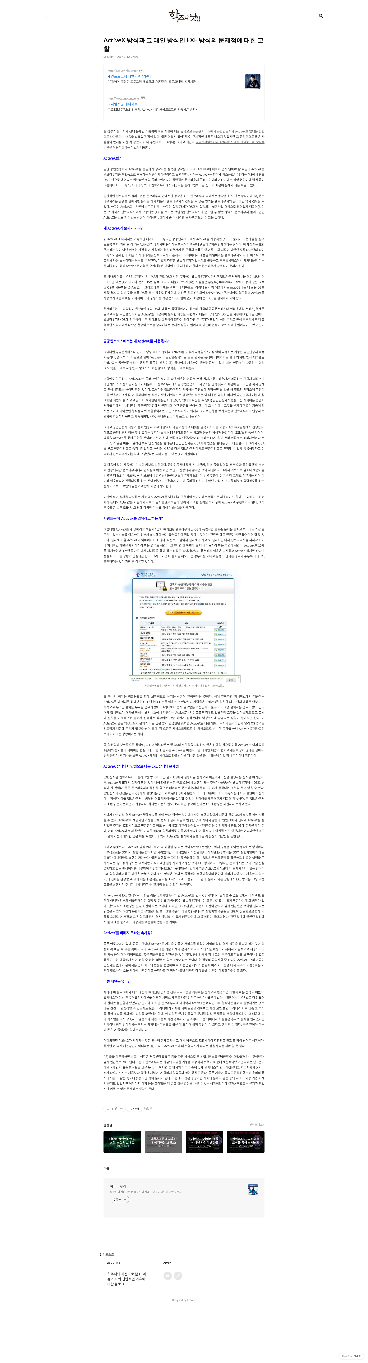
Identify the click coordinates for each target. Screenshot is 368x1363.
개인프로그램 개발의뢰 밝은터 (129, 76)
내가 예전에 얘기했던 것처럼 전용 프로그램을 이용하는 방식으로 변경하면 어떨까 (185, 992)
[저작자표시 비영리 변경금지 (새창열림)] (147, 1108)
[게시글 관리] (121, 1109)
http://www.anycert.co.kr (123, 98)
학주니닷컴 (118, 1186)
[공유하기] (116, 1109)
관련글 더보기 (257, 1124)
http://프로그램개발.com (122, 70)
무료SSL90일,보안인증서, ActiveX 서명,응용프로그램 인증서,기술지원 (153, 109)
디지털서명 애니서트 (123, 104)
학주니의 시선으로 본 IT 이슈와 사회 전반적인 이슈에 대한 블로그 (146, 1192)
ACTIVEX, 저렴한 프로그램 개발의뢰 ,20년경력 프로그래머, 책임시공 (152, 81)
